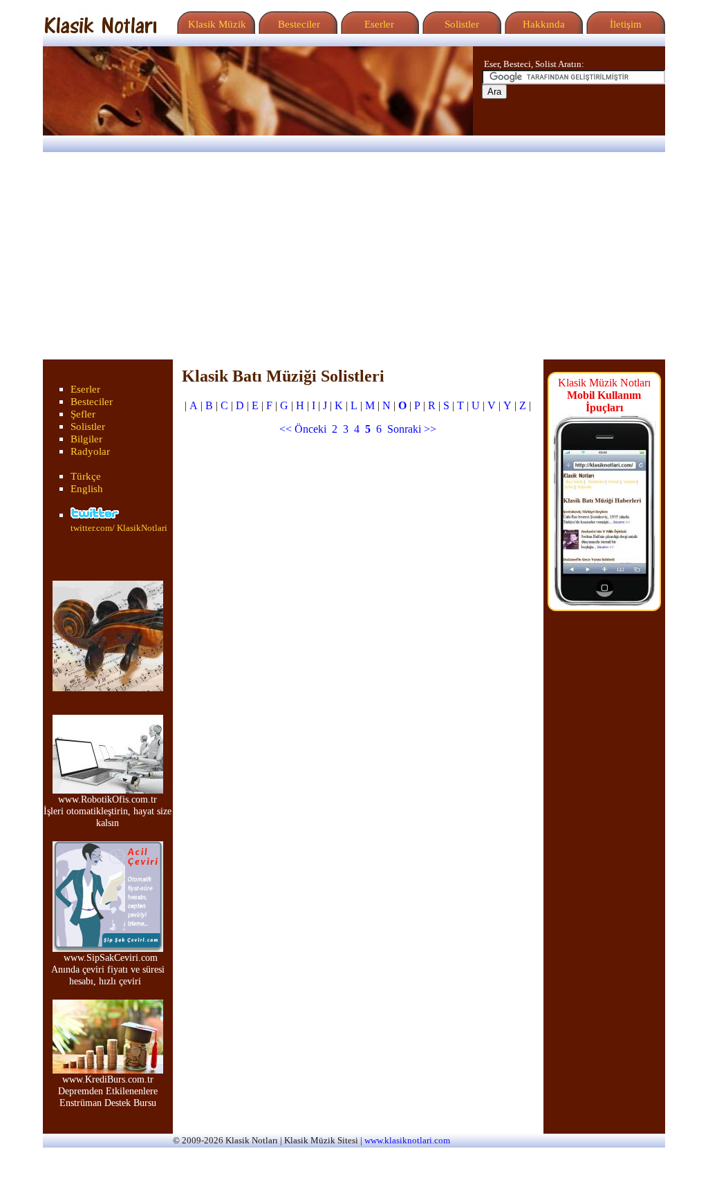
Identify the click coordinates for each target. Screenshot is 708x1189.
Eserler (378, 24)
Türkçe (86, 476)
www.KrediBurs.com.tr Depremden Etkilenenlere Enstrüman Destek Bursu (108, 1091)
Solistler (460, 24)
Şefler (83, 414)
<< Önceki (302, 429)
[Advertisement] (354, 256)
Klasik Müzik (214, 24)
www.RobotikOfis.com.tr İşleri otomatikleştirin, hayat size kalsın (107, 811)
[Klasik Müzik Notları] (100, 30)
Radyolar (90, 451)
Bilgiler (86, 438)
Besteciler (296, 24)
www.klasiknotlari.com (407, 1140)
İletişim (624, 24)
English (87, 488)
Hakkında (542, 24)
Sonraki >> (411, 429)
